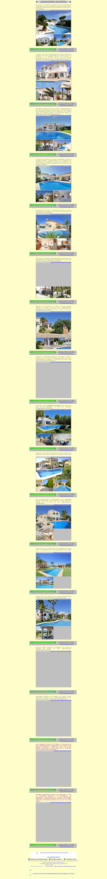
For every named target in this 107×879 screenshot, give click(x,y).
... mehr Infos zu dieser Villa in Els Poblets (62, 504)
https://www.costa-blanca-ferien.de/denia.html (63, 866)
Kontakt (74, 866)
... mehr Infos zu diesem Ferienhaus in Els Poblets (60, 10)
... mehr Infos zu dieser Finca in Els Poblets (62, 552)
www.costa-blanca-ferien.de (53, 857)
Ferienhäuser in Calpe (71, 859)
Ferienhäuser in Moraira (56, 859)
